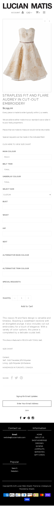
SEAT (5, 242)
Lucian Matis (21, 486)
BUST (5, 201)
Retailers (14, 471)
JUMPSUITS (39, 449)
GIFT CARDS (39, 455)
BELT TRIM (7, 164)
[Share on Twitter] (16, 378)
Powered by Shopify (26, 489)
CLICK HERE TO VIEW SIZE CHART (17, 144)
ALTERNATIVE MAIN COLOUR (16, 255)
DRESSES (39, 443)
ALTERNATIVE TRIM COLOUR (16, 268)
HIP (4, 228)
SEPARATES (39, 452)
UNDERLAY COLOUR (12, 176)
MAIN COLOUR (9, 151)
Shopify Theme (32, 486)
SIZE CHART (8, 349)
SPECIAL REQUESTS (11, 282)
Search (14, 468)
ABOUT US (39, 437)
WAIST (6, 215)
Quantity (7, 298)
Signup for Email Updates (27, 396)
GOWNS (39, 446)
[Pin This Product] (21, 378)
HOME (39, 434)
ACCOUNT (15, 13)
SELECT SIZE (8, 189)
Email (14, 434)
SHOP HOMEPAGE (39, 440)
